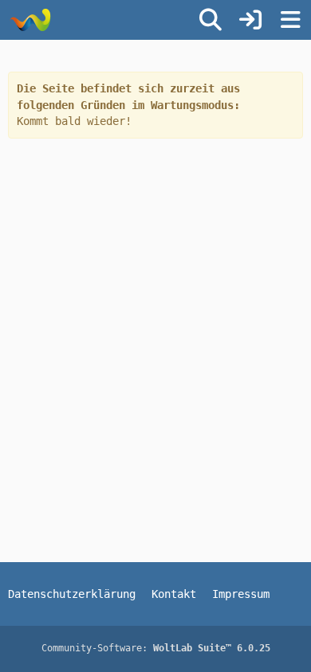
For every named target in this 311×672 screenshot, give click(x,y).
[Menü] (290, 20)
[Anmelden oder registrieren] (250, 20)
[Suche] (210, 20)
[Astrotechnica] (30, 20)
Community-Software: (155, 648)
